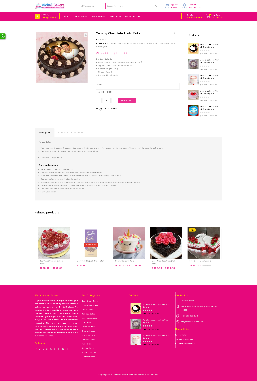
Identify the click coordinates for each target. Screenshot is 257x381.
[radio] (101, 92)
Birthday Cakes (88, 314)
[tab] (44, 132)
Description (44, 132)
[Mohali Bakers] (50, 6)
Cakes (113, 43)
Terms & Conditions (184, 339)
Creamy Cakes (88, 331)
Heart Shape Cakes (90, 301)
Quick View (52, 269)
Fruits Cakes (115, 16)
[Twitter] (39, 349)
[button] (85, 35)
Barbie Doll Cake (89, 352)
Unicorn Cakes (98, 16)
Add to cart (126, 100)
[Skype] (63, 349)
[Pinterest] (54, 349)
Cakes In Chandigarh (126, 43)
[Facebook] (36, 349)
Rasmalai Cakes (89, 335)
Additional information (71, 132)
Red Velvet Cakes (89, 318)
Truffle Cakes (87, 309)
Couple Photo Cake (174, 33)
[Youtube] (51, 349)
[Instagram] (66, 349)
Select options (42, 269)
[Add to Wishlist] (47, 269)
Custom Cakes (88, 357)
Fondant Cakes (80, 16)
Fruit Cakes (86, 322)
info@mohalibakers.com (192, 322)
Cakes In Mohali (144, 43)
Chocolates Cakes (90, 305)
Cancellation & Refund (185, 343)
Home (66, 16)
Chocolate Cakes (133, 16)
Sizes (99, 84)
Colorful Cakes (88, 327)
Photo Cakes (87, 344)
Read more (79, 266)
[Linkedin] (43, 349)
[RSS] (47, 349)
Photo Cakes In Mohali (177, 33)
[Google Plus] (59, 349)
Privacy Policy (181, 335)
